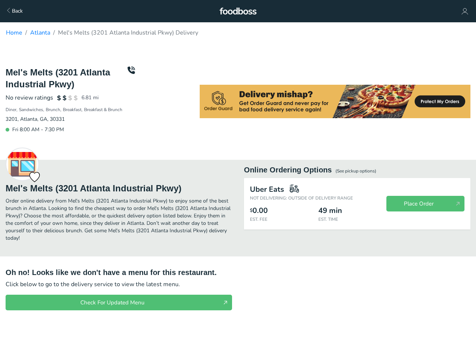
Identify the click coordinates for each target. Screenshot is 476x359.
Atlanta (40, 33)
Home (14, 33)
